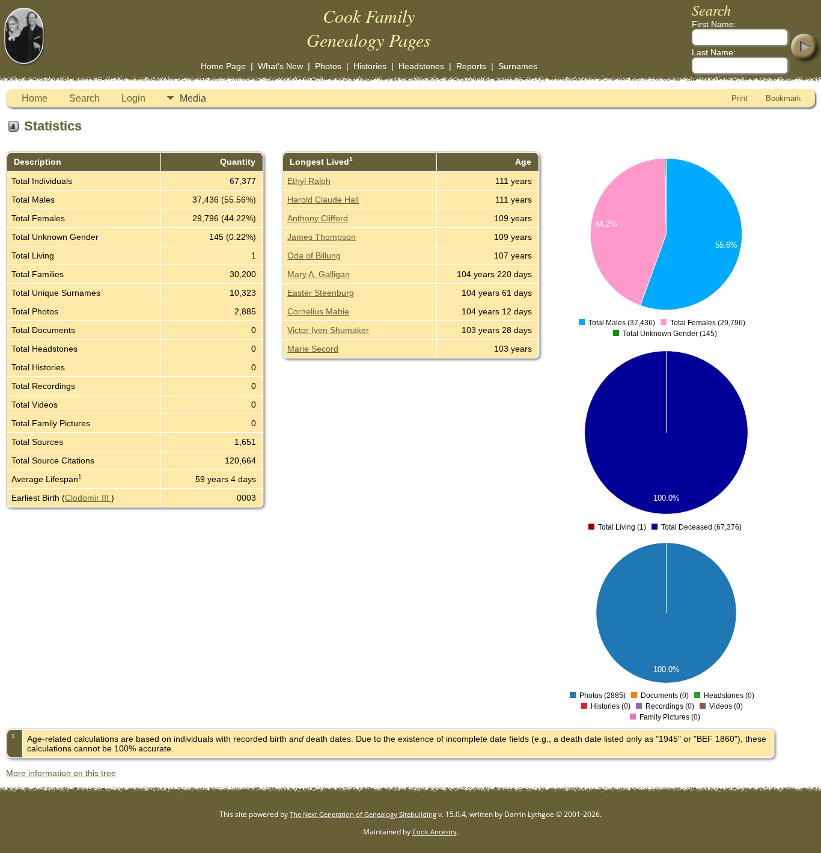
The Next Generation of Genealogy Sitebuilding (363, 814)
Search (84, 98)
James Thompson (321, 237)
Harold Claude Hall (323, 199)
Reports (471, 66)
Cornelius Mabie (318, 311)
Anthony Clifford (317, 218)
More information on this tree (61, 773)
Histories (369, 66)
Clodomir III (88, 498)
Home (34, 98)
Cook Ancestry (434, 831)
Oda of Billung (314, 255)
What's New (280, 66)
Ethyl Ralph (309, 181)
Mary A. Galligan (318, 274)
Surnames (517, 66)
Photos (328, 66)
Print (739, 98)
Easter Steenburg (320, 293)
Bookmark (783, 98)
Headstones (421, 66)
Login (133, 98)
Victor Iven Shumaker (328, 330)
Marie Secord (312, 348)
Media (193, 98)
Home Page (223, 66)
